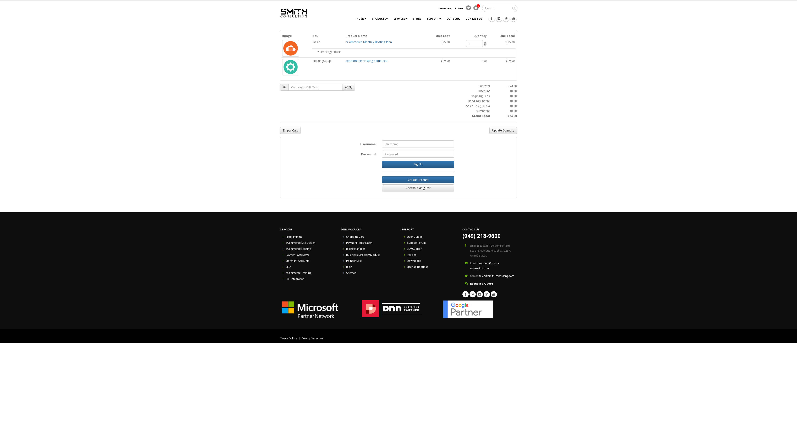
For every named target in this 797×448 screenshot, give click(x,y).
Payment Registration (359, 243)
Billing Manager (355, 249)
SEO (288, 267)
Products (379, 19)
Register (445, 8)
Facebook (492, 18)
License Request (417, 267)
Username (368, 144)
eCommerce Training (298, 273)
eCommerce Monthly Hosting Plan (369, 42)
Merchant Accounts (297, 261)
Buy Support (414, 249)
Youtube (513, 18)
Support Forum (416, 243)
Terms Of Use (288, 338)
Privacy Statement (313, 338)
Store (417, 19)
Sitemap (351, 273)
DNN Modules (351, 229)
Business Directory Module (363, 255)
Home (360, 19)
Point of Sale (354, 261)
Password (368, 154)
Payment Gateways (297, 255)
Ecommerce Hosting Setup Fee (366, 61)
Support (433, 19)
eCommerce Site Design (300, 243)
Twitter (506, 18)
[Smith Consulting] (293, 13)
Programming (294, 237)
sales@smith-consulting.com (496, 276)
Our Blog (453, 19)
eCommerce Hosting (298, 249)
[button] (485, 44)
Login (459, 8)
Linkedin (499, 18)
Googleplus (487, 294)
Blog (349, 267)
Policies (412, 255)
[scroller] (790, 443)
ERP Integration (295, 279)
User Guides (415, 237)
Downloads (414, 261)
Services (399, 19)
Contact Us (474, 19)
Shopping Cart (355, 237)
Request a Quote (481, 283)
